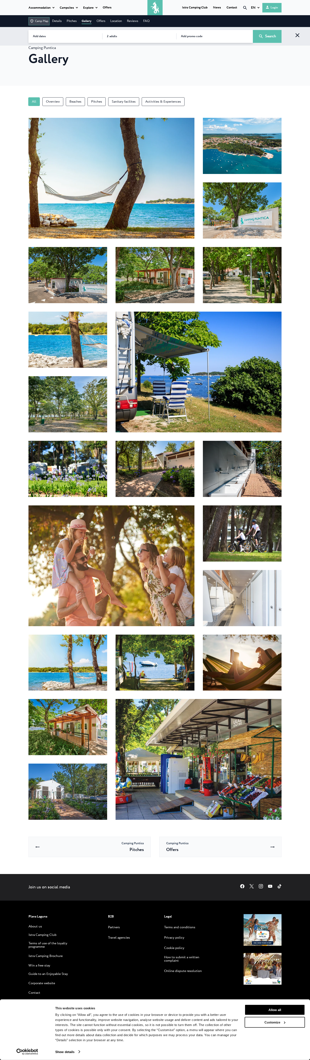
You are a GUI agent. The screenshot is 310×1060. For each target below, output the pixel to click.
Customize (272, 1022)
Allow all (274, 1010)
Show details (64, 1051)
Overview (53, 101)
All (34, 101)
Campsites (67, 7)
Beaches (75, 101)
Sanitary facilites (124, 101)
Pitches (96, 101)
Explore (88, 7)
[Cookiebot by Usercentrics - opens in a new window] (27, 1052)
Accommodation (39, 7)
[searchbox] (209, 15)
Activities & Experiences (163, 101)
